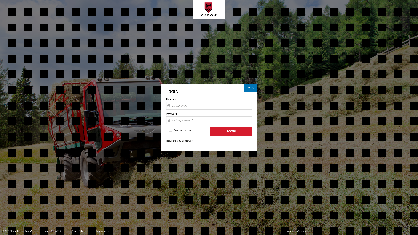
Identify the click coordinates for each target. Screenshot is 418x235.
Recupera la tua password (180, 140)
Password (171, 113)
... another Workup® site (298, 231)
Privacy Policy (78, 231)
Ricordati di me (183, 130)
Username (171, 99)
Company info (102, 231)
